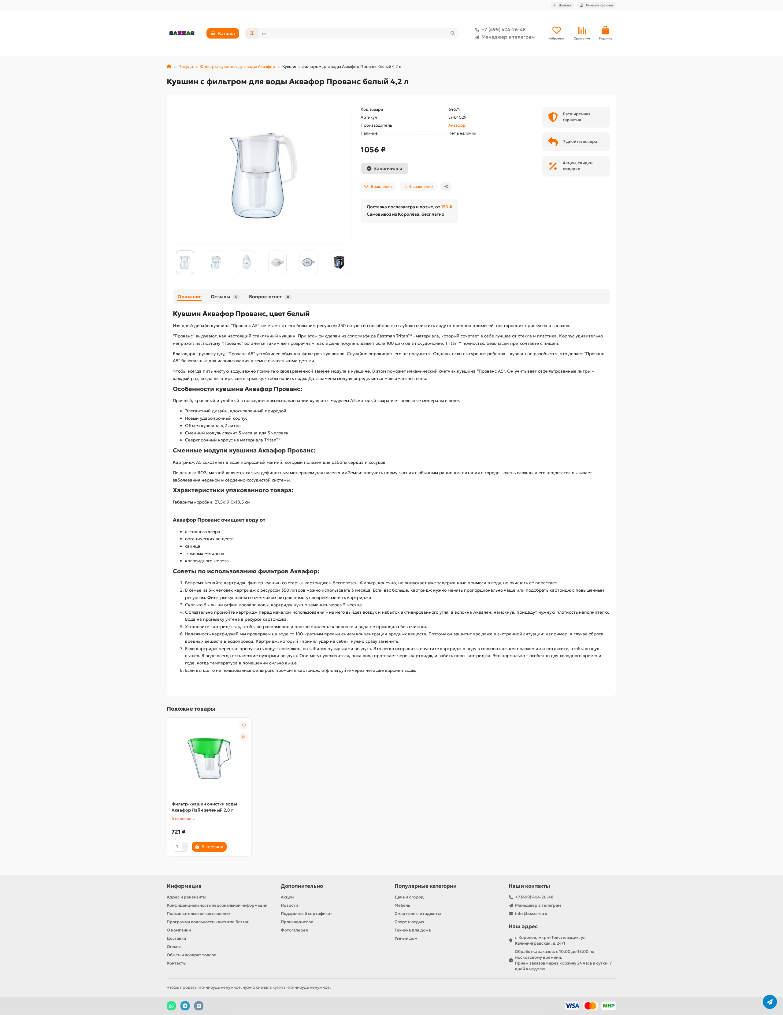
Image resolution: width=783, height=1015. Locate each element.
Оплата (174, 946)
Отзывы (224, 296)
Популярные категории (426, 886)
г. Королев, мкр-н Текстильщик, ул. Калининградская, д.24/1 (551, 940)
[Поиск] (453, 33)
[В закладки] (243, 725)
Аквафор (457, 125)
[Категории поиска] (251, 33)
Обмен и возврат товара (191, 954)
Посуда (185, 66)
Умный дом (406, 938)
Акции (287, 897)
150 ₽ (446, 207)
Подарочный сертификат (306, 913)
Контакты (177, 963)
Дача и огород (409, 897)
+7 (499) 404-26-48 (503, 29)
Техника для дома (413, 930)
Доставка (176, 938)
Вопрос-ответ (269, 296)
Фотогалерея (294, 930)
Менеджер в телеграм (508, 37)
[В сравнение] (243, 737)
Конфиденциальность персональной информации (217, 905)
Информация (184, 886)
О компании (179, 930)
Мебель (402, 905)
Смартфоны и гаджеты (418, 913)
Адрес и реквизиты (186, 897)
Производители (297, 921)
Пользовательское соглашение (198, 913)
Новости (289, 905)
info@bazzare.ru (531, 913)
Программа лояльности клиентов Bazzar (208, 921)
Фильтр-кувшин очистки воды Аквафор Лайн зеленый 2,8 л (204, 807)
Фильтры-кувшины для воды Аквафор (237, 66)
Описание (189, 296)
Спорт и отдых (409, 921)
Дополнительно (302, 886)
